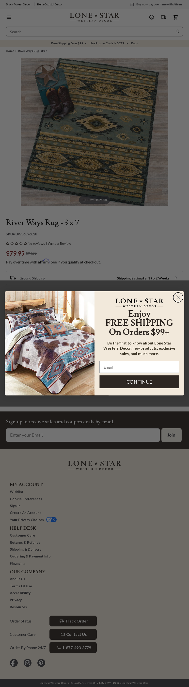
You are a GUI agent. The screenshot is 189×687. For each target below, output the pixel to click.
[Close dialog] (178, 297)
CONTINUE (139, 382)
